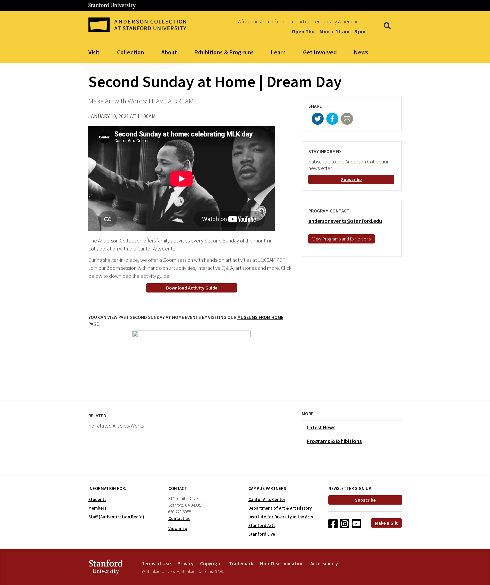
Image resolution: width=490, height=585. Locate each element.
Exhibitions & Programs (224, 52)
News (361, 52)
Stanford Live (261, 534)
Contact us (179, 518)
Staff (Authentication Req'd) (116, 517)
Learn (278, 52)
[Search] (387, 26)
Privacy (185, 563)
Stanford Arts (261, 525)
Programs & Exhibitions (334, 441)
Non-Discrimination (282, 563)
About (169, 52)
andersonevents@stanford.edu (345, 220)
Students (97, 499)
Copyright (211, 563)
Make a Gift (386, 523)
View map (177, 528)
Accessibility (324, 563)
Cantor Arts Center (266, 499)
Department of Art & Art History (280, 508)
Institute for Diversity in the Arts (280, 517)
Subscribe (351, 179)
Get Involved (320, 52)
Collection (130, 52)
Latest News (321, 427)
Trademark (241, 563)
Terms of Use (156, 563)
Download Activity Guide (191, 288)
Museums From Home (260, 317)
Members (97, 508)
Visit (94, 52)
